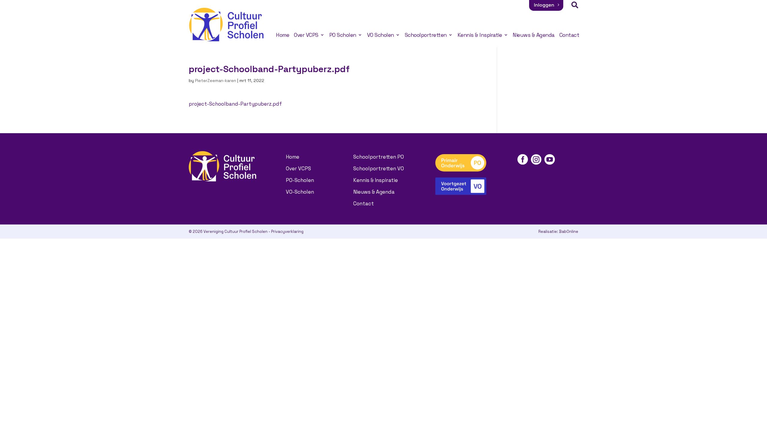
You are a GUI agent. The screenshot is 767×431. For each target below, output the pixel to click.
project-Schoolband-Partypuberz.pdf (235, 104)
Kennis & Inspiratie (480, 35)
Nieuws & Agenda (534, 35)
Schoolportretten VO (378, 168)
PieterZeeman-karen (215, 80)
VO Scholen (380, 35)
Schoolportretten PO (378, 157)
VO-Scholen (300, 192)
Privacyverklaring (287, 231)
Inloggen (544, 5)
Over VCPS (306, 35)
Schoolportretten (426, 35)
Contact (569, 35)
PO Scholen (342, 35)
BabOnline (568, 231)
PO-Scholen (300, 180)
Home (282, 35)
